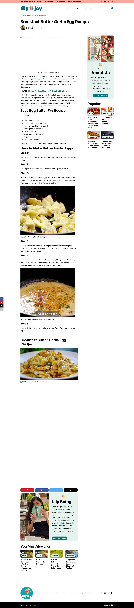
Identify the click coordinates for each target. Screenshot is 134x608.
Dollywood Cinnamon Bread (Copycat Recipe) (70, 564)
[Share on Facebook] (1, 299)
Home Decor (69, 8)
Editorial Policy (73, 593)
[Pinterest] (112, 1)
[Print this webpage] (1, 309)
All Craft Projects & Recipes (39, 15)
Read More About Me (59, 538)
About (107, 8)
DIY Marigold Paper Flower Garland (107, 120)
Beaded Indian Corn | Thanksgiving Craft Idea (94, 144)
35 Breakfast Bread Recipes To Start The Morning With (48, 91)
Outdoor (90, 8)
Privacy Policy (82, 593)
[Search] (112, 8)
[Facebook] (105, 1)
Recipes (77, 8)
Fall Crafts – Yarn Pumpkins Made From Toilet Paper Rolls (93, 122)
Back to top (107, 605)
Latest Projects (99, 8)
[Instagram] (101, 1)
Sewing (84, 8)
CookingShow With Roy (49, 79)
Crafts (62, 8)
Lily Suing (31, 27)
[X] (108, 1)
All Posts (29, 15)
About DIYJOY (54, 593)
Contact (90, 593)
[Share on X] (1, 305)
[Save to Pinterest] (1, 302)
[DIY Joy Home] (31, 8)
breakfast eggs (25, 98)
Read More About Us (100, 95)
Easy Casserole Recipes (40, 562)
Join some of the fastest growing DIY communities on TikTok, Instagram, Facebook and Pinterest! (50, 1)
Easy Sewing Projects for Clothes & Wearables (107, 144)
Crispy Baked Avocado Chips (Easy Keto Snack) (56, 564)
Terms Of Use (63, 593)
